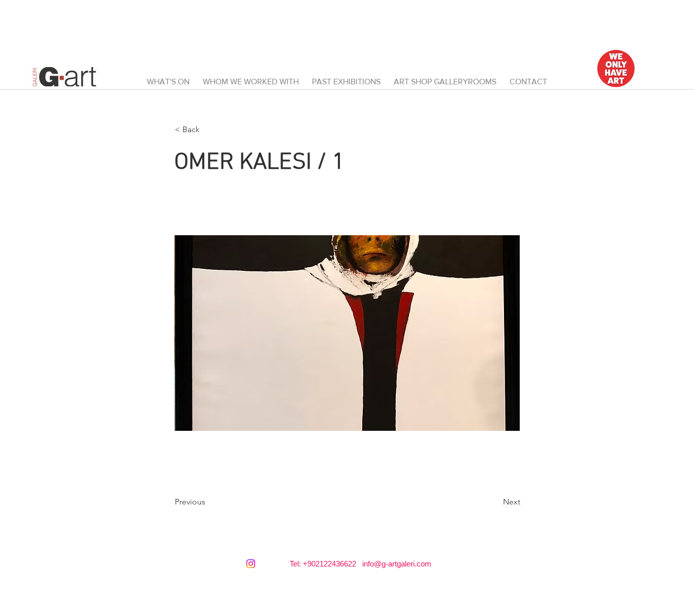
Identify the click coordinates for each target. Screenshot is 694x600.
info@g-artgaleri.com (396, 563)
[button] (445, 77)
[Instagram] (251, 564)
